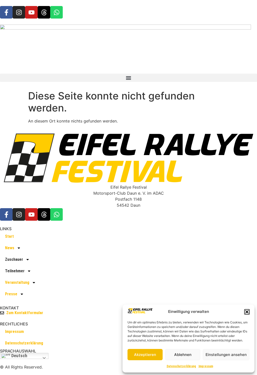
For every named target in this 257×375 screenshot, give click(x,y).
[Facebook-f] (6, 12)
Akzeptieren (145, 354)
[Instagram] (19, 12)
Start (9, 236)
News (9, 247)
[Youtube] (31, 12)
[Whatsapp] (56, 12)
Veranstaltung (17, 282)
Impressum (206, 366)
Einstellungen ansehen (226, 354)
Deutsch (18, 355)
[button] (246, 311)
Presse (11, 294)
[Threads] (44, 12)
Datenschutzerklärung (181, 366)
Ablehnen (182, 354)
